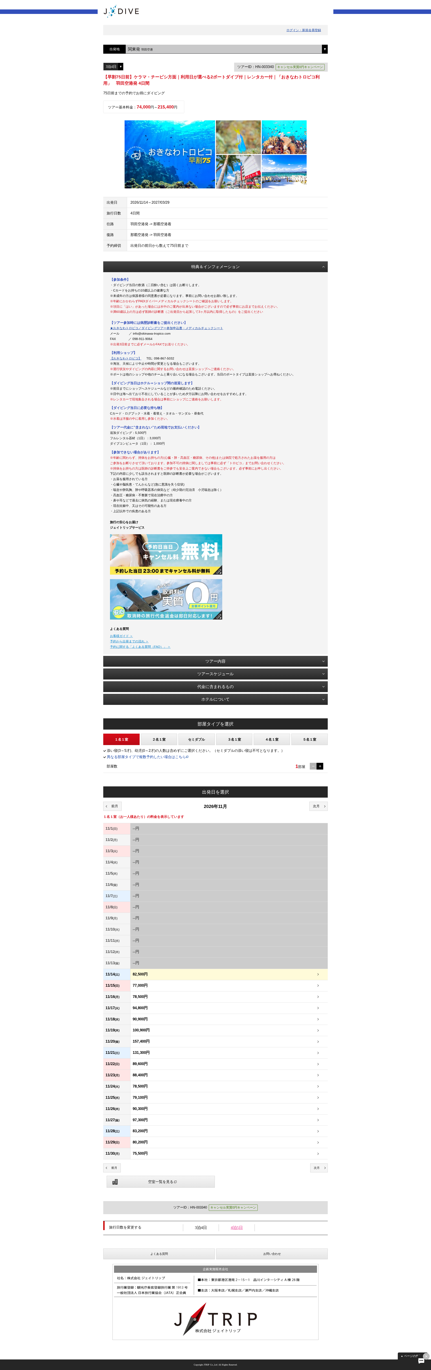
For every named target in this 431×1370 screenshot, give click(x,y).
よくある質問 (159, 1253)
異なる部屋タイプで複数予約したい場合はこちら (146, 757)
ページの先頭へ (414, 1356)
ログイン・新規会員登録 (303, 30)
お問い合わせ (272, 1253)
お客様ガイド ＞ (121, 636)
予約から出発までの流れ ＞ (129, 641)
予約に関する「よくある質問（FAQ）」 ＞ (140, 647)
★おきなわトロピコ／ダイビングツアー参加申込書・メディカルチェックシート (166, 328)
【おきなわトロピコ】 (125, 358)
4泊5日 (237, 1227)
